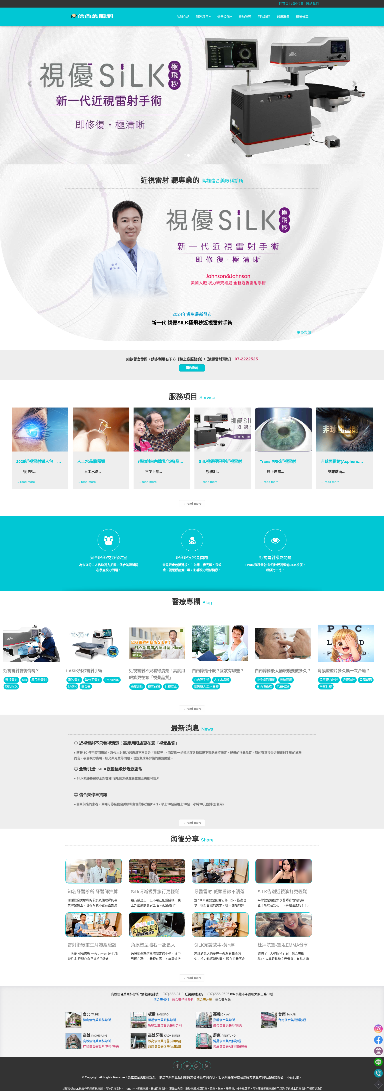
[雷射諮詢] (378, 1073)
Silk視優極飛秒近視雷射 (220, 461)
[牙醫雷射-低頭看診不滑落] (220, 871)
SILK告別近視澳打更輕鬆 (282, 891)
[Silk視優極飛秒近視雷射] (222, 430)
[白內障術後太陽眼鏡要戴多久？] (283, 643)
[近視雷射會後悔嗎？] (31, 643)
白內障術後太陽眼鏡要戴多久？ (283, 671)
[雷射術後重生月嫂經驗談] (93, 924)
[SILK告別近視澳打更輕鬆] (283, 871)
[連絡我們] (378, 1051)
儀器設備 (223, 16)
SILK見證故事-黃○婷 (214, 945)
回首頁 (283, 3)
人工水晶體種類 (91, 461)
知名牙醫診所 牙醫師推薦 (93, 891)
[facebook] (378, 1039)
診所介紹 (183, 16)
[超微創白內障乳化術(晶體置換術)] (162, 430)
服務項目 (202, 16)
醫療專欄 (283, 16)
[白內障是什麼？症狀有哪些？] (220, 643)
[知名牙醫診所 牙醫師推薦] (93, 871)
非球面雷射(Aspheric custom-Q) (340, 461)
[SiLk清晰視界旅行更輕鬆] (157, 871)
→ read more (25, 482)
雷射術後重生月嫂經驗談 (92, 945)
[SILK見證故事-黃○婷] (220, 924)
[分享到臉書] (177, 1065)
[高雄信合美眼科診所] (92, 16)
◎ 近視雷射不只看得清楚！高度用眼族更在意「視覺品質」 (126, 743)
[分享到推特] (187, 1065)
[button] (29, 82)
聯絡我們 (312, 3)
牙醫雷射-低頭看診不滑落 (219, 891)
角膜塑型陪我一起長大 (153, 945)
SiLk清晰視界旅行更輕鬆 (155, 891)
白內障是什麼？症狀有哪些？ (218, 671)
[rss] (206, 1065)
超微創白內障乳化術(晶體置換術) (160, 461)
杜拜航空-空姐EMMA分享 (283, 945)
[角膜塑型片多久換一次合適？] (346, 643)
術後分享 (302, 16)
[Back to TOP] (378, 1084)
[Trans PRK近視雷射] (283, 430)
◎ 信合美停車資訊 (90, 795)
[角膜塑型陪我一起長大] (157, 924)
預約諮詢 (192, 368)
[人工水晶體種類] (101, 430)
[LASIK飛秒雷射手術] (94, 643)
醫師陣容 (245, 16)
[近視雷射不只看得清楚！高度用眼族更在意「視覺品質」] (157, 643)
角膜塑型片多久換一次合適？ (344, 671)
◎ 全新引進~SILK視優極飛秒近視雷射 (108, 769)
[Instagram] (378, 1028)
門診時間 (264, 16)
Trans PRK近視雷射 (278, 461)
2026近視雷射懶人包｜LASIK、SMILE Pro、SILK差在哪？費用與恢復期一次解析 (38, 461)
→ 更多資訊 (301, 332)
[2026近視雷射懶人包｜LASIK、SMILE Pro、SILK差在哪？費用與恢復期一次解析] (40, 430)
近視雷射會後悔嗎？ (21, 671)
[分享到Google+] (196, 1065)
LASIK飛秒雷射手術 (84, 671)
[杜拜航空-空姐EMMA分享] (283, 924)
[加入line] (378, 1062)
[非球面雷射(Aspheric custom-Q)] (344, 430)
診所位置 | (298, 3)
